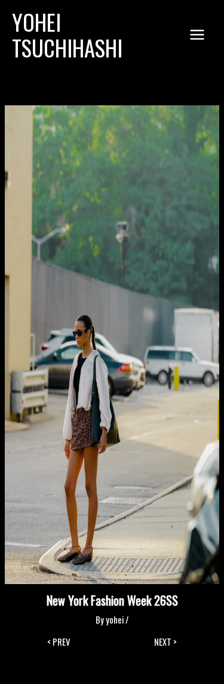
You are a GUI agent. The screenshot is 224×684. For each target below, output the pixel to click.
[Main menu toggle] (197, 35)
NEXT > (165, 642)
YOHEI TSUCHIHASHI (67, 35)
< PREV (58, 642)
